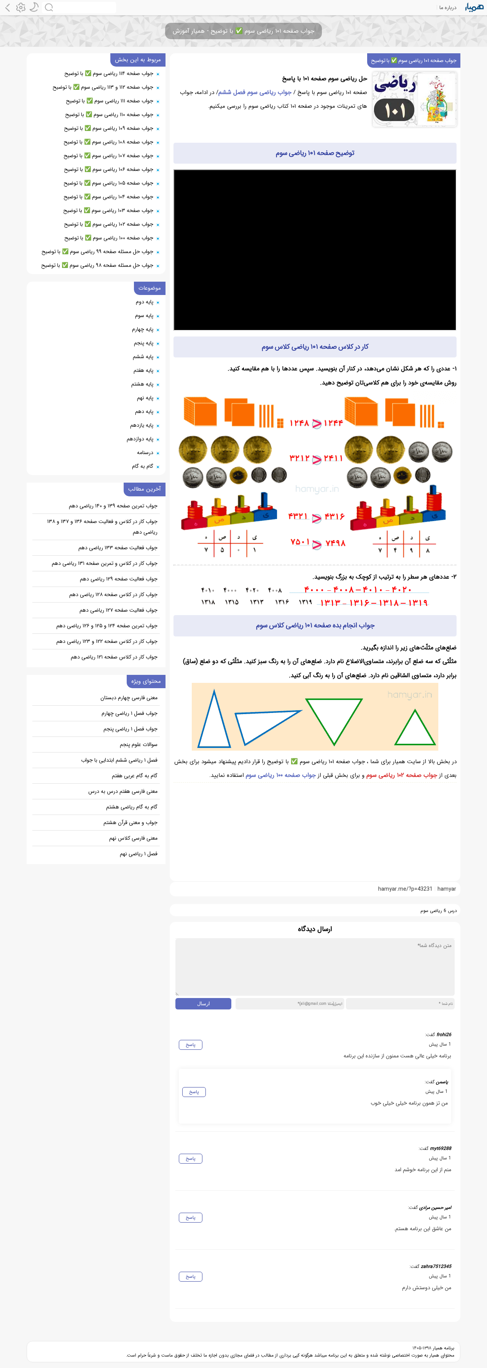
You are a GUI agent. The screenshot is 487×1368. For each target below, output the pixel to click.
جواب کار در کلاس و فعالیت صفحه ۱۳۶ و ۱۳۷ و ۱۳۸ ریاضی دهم (102, 526)
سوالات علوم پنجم (139, 744)
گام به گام (142, 466)
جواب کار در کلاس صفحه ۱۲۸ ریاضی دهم (113, 594)
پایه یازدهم (141, 425)
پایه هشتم (142, 384)
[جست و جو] (79, 7)
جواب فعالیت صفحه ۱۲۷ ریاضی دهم (119, 610)
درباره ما (448, 7)
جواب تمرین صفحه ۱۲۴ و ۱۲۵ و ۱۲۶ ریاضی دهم (107, 626)
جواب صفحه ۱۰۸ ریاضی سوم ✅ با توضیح (108, 142)
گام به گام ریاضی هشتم (132, 807)
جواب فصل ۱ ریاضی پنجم (130, 729)
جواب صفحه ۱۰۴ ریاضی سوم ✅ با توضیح (108, 197)
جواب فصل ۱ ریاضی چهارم (130, 713)
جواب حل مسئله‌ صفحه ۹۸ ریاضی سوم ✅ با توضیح (97, 265)
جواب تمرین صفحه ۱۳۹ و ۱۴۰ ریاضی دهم (113, 506)
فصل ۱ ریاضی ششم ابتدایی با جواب (119, 760)
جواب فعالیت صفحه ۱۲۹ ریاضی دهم (119, 579)
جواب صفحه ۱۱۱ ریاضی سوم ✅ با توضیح (109, 101)
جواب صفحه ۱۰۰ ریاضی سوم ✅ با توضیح (108, 238)
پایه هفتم (143, 370)
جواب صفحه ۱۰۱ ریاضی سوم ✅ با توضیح (414, 60)
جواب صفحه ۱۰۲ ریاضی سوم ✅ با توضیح (108, 224)
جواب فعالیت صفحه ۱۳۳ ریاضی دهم (118, 548)
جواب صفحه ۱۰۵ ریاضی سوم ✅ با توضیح (108, 183)
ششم (224, 92)
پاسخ (191, 1044)
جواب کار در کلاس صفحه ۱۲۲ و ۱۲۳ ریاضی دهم (107, 641)
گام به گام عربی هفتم (135, 776)
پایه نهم (145, 398)
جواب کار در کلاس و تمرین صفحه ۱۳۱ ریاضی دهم (105, 563)
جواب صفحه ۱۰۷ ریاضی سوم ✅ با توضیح (108, 155)
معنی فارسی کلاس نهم (133, 838)
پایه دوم (144, 302)
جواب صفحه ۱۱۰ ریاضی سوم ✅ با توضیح (109, 114)
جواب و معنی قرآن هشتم (130, 822)
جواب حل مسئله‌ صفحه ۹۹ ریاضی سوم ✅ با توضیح (97, 251)
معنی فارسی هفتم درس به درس (123, 791)
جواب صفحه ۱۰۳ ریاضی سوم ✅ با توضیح (108, 210)
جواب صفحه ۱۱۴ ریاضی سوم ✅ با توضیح (108, 73)
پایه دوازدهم (140, 439)
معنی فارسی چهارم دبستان (129, 698)
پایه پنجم (143, 343)
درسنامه (145, 452)
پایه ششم (143, 356)
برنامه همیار (442, 1348)
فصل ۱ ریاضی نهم (139, 854)
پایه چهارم (142, 329)
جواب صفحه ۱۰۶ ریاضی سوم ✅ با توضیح (108, 169)
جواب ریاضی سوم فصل (261, 92)
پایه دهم (144, 411)
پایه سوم (144, 315)
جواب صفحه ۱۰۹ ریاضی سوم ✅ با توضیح (108, 128)
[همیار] (474, 7)
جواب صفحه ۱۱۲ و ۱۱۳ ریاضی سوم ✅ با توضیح (103, 87)
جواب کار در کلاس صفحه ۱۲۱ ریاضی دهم (114, 657)
